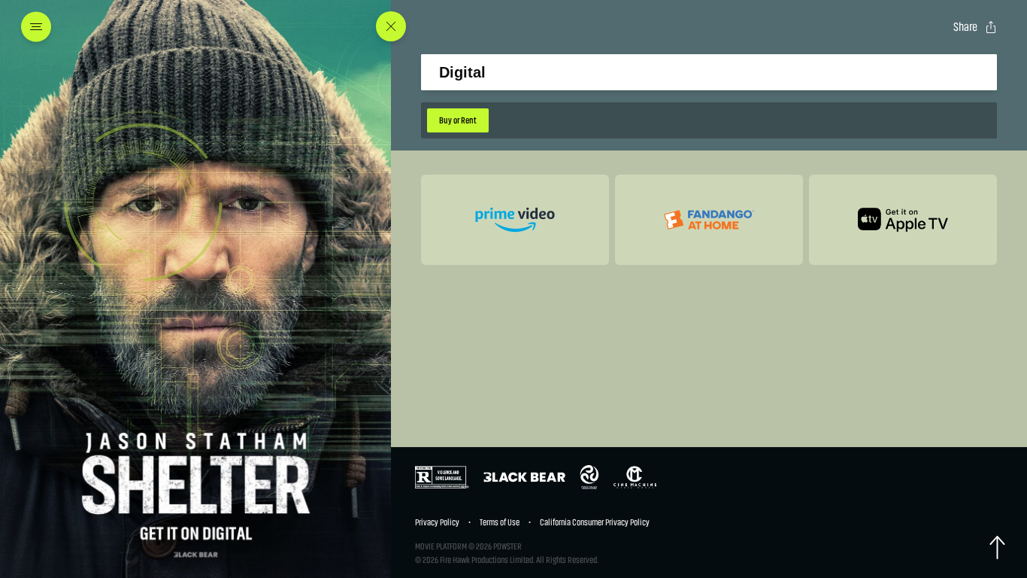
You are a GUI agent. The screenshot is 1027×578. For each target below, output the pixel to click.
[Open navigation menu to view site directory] (40, 27)
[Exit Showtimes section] (391, 26)
